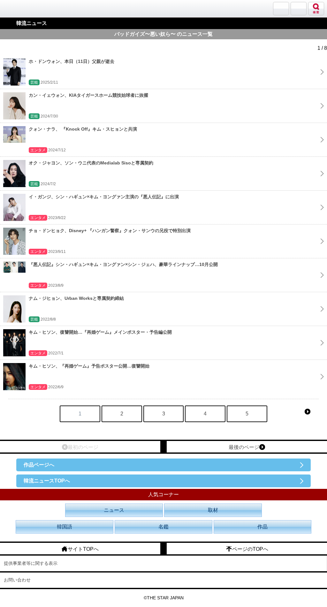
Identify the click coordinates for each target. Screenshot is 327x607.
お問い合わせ (17, 579)
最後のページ (244, 447)
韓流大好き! (21, 8)
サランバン (281, 8)
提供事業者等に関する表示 (30, 563)
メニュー (298, 8)
